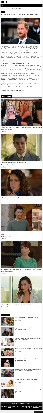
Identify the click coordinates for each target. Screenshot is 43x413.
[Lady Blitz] (5, 1)
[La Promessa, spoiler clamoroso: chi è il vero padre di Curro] (21, 147)
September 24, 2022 (20, 90)
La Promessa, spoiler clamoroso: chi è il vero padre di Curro (13, 162)
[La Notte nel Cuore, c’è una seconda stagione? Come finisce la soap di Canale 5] (7, 393)
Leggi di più (4, 131)
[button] (41, 5)
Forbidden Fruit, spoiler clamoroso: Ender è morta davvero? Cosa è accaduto (17, 304)
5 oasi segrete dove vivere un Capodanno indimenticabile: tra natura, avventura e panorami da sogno (28, 370)
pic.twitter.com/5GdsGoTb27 (7, 88)
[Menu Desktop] (2, 5)
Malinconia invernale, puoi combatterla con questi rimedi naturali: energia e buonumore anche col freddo (27, 318)
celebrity (3, 11)
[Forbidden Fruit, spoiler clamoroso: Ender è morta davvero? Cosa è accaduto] (21, 289)
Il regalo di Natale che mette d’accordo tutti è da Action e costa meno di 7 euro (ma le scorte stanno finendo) (28, 349)
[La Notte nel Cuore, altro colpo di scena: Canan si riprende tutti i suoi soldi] (21, 182)
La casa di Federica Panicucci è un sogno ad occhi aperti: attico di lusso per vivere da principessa (21, 127)
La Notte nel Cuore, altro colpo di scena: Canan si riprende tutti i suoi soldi (16, 197)
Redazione (14, 403)
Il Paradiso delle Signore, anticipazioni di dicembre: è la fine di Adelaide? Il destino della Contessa (21, 269)
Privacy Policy (21, 403)
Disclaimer (28, 403)
